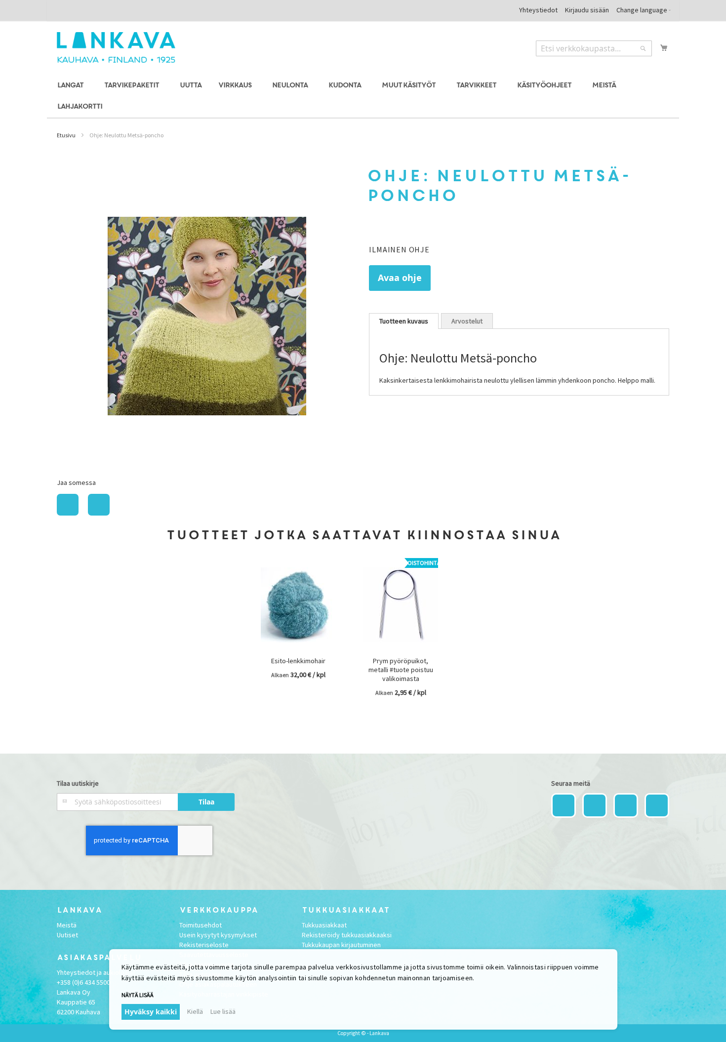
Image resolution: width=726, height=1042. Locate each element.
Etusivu (66, 135)
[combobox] (594, 48)
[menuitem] (72, 85)
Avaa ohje (400, 278)
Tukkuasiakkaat (324, 925)
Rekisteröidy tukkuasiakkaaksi (347, 934)
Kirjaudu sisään (587, 9)
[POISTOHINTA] (400, 649)
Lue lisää (223, 1011)
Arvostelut (467, 321)
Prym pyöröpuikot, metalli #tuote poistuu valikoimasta (400, 669)
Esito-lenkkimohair (298, 660)
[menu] (363, 96)
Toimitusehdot (200, 925)
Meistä (67, 925)
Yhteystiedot (538, 9)
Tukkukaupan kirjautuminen (341, 944)
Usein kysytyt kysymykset (218, 934)
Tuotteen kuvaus (403, 321)
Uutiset (67, 934)
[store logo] (116, 47)
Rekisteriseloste (204, 944)
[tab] (404, 321)
